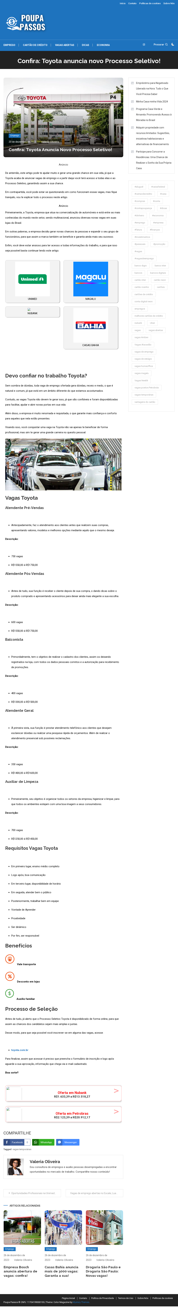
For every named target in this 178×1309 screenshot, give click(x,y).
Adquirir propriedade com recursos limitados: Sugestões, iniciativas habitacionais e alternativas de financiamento (153, 136)
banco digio (141, 265)
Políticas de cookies (150, 3)
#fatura (138, 229)
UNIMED (32, 299)
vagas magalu (142, 373)
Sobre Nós (169, 3)
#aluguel (139, 186)
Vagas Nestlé (141, 380)
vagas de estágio (143, 359)
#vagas (138, 251)
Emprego (9, 45)
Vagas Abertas (64, 45)
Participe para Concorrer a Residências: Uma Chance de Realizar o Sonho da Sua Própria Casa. (153, 160)
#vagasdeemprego (144, 258)
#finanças (155, 229)
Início (123, 3)
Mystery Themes (81, 1302)
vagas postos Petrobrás (147, 387)
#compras (140, 201)
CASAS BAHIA (90, 345)
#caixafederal (158, 186)
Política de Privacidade (102, 1298)
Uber (152, 323)
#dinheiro (139, 215)
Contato (132, 3)
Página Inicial (68, 1298)
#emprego (140, 222)
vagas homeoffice (144, 366)
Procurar (159, 44)
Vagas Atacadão (143, 344)
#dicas (163, 208)
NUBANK (33, 313)
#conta (156, 201)
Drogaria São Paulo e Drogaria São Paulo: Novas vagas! (103, 1271)
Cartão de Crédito (35, 45)
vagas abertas (156, 330)
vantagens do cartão (145, 402)
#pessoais (140, 244)
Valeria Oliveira (50, 141)
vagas (138, 330)
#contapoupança (143, 208)
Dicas (85, 45)
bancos (138, 273)
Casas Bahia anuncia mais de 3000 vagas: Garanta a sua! (61, 1271)
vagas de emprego (144, 351)
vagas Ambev (141, 337)
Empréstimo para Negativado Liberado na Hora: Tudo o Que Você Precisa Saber (152, 88)
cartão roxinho (142, 287)
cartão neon (160, 280)
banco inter (160, 265)
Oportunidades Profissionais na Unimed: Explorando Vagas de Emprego (36, 1193)
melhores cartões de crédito (149, 316)
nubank (138, 323)
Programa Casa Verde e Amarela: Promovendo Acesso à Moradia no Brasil (154, 114)
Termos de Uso (125, 1298)
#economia (158, 215)
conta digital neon (144, 301)
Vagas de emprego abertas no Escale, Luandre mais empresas (96, 1193)
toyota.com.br (19, 1050)
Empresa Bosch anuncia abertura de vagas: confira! (20, 1271)
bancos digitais (158, 273)
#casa (163, 194)
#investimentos (142, 237)
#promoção (159, 244)
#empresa (158, 222)
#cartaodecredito (143, 194)
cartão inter (140, 280)
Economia (103, 45)
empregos (140, 308)
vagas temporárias (22, 1149)
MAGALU (91, 299)
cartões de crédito (144, 294)
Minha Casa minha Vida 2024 (152, 101)
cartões (161, 287)
